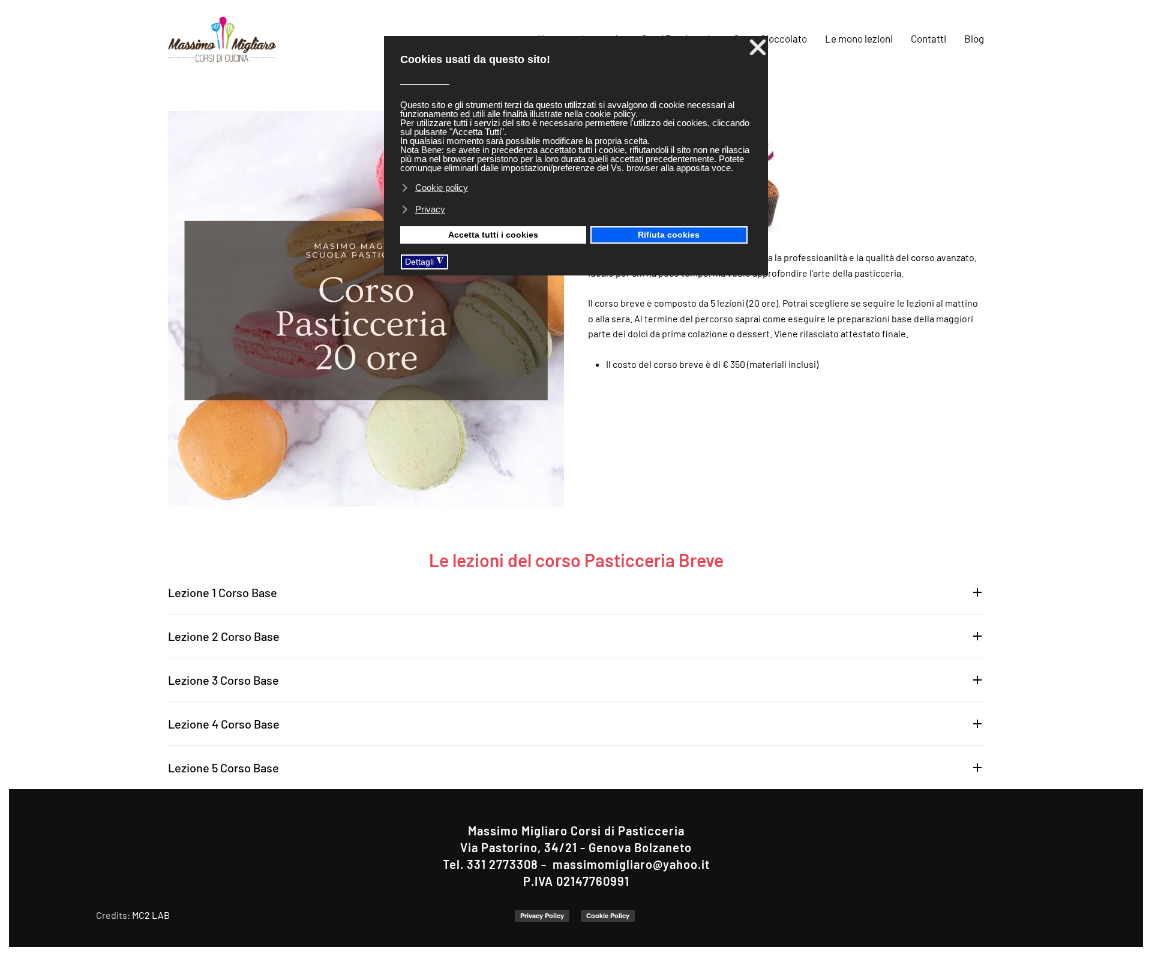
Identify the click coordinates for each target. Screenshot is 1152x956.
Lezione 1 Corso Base (222, 592)
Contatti (928, 38)
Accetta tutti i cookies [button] (493, 234)
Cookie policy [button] (441, 187)
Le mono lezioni (859, 38)
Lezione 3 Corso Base (223, 680)
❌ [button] (758, 47)
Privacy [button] (430, 209)
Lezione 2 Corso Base (224, 636)
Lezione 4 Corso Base (224, 723)
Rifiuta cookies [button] (669, 234)
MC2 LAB (151, 915)
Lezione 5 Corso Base (223, 767)
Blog (974, 38)
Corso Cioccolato (770, 38)
